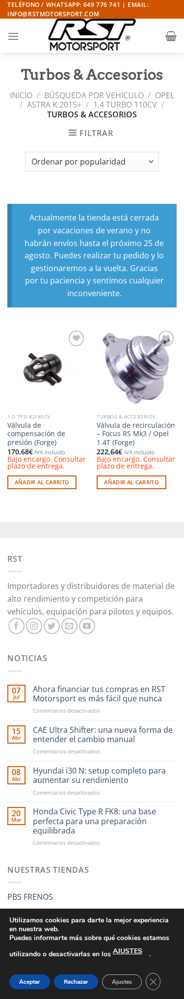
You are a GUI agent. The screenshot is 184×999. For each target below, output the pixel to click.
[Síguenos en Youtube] (87, 626)
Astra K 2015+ (54, 104)
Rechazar (76, 982)
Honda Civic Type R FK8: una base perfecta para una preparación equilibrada (94, 821)
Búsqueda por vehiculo (94, 95)
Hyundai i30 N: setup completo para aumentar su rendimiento (99, 775)
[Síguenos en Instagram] (34, 626)
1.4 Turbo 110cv (125, 104)
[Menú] (13, 36)
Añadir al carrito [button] (42, 482)
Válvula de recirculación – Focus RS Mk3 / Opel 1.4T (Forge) (136, 434)
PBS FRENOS (30, 896)
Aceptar (29, 982)
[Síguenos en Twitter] (52, 626)
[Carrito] (171, 36)
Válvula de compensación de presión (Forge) (36, 434)
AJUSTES (127, 951)
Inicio (21, 95)
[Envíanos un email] (69, 626)
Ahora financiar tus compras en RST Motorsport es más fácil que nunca (99, 694)
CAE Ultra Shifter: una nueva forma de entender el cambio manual (103, 734)
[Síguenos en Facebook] (16, 626)
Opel (164, 95)
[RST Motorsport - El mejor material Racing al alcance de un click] (92, 36)
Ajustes (122, 982)
